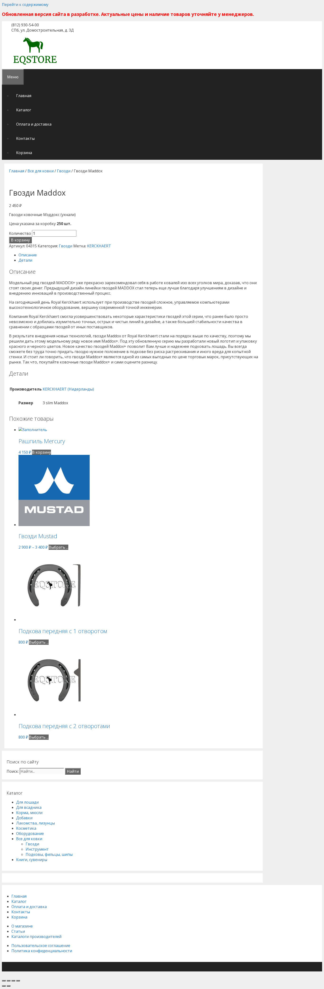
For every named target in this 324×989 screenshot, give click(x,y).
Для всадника (29, 807)
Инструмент (37, 849)
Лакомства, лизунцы (35, 823)
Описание (28, 255)
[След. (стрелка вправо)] (8, 986)
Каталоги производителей (36, 936)
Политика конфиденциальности (41, 950)
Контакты (25, 138)
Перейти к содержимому (25, 4)
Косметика (26, 828)
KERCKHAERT (99, 246)
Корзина (24, 152)
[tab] (138, 255)
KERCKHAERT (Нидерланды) (68, 389)
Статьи (18, 931)
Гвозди (63, 171)
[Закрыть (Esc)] (4, 980)
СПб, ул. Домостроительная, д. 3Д (42, 30)
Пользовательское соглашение (40, 945)
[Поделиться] (8, 980)
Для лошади (27, 802)
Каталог (23, 110)
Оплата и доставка (33, 124)
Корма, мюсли (29, 812)
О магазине (22, 926)
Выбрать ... (58, 547)
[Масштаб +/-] (18, 980)
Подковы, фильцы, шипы (49, 854)
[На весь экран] (13, 980)
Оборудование (30, 833)
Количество (20, 233)
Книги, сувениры (31, 859)
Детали (25, 260)
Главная (23, 95)
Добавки (24, 817)
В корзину (20, 240)
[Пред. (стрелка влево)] (4, 986)
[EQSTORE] (35, 65)
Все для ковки (41, 171)
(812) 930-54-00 (25, 25)
